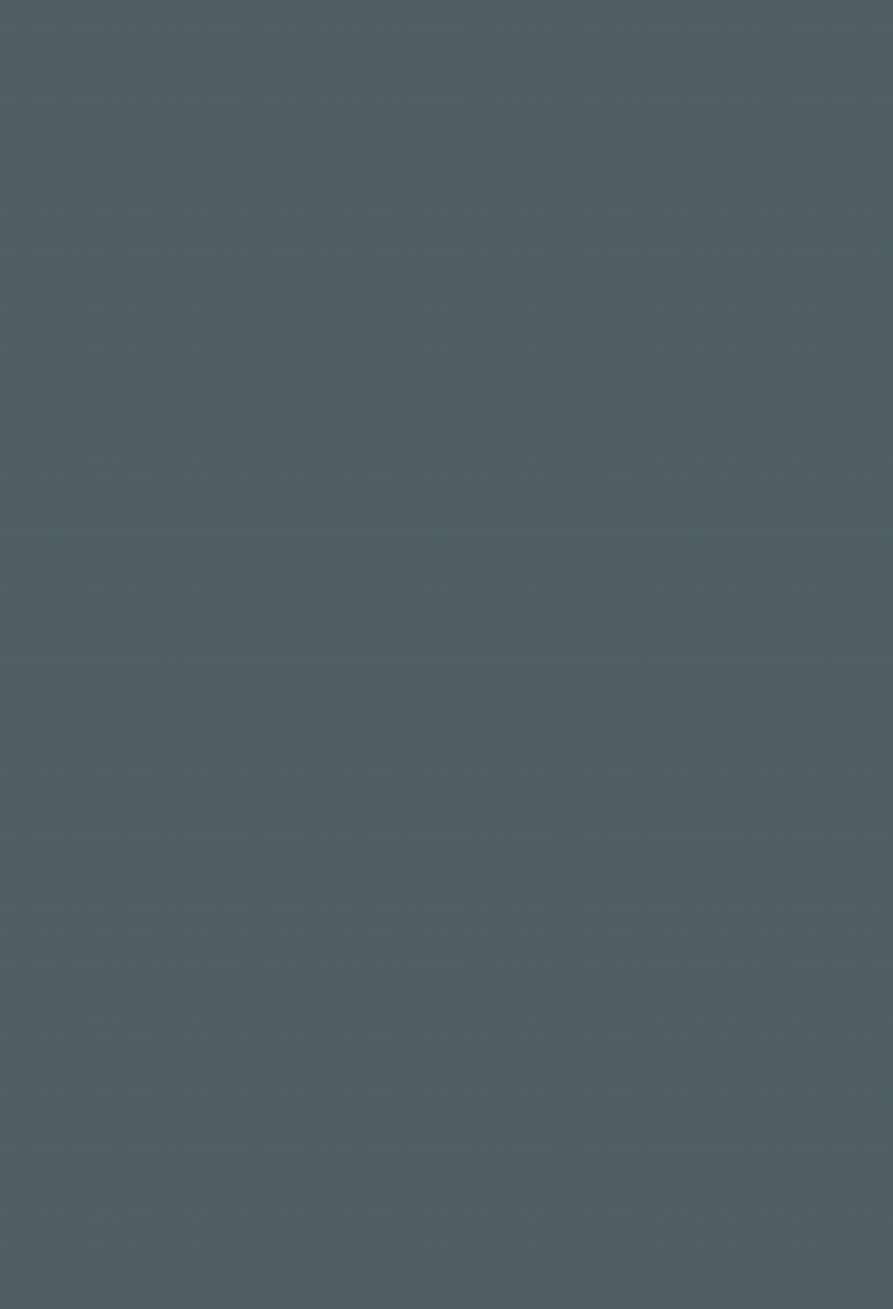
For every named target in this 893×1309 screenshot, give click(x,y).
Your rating (212, 531)
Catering (411, 26)
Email (367, 635)
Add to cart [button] (322, 962)
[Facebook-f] (199, 1185)
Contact (603, 26)
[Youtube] (235, 1185)
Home (283, 26)
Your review (212, 572)
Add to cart (519, 188)
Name (203, 635)
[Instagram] (211, 1185)
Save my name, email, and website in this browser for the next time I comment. (345, 685)
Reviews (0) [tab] (210, 384)
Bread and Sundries (505, 221)
